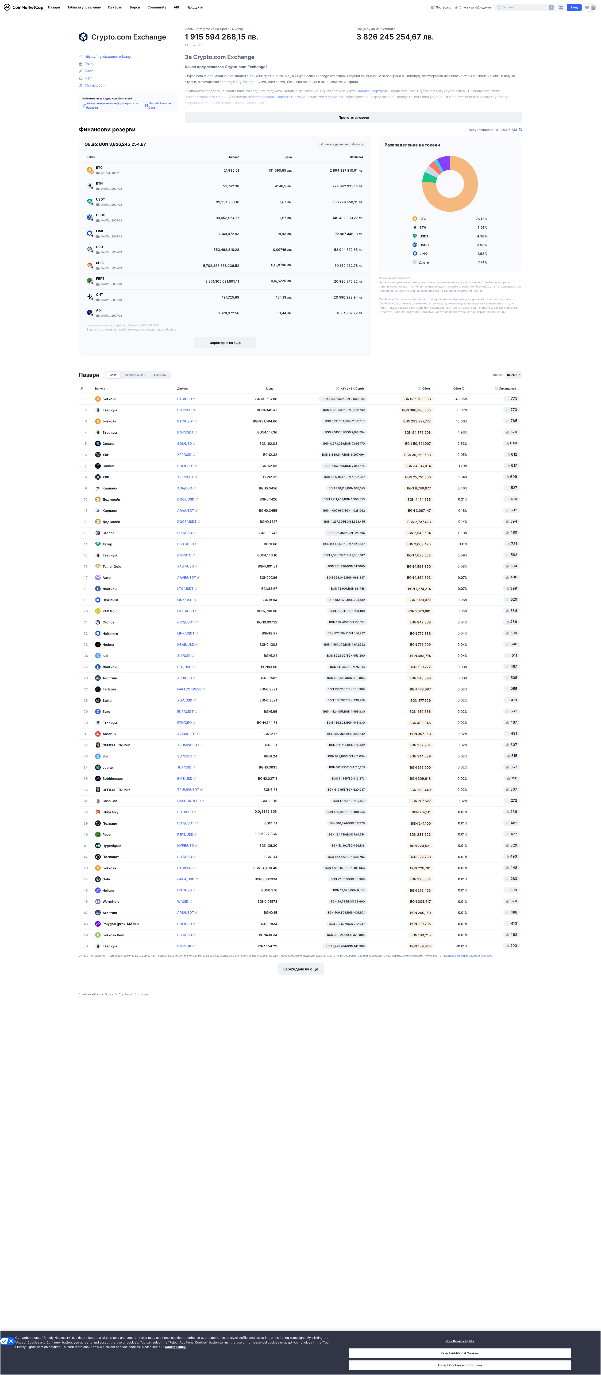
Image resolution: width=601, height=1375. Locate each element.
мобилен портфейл (373, 91)
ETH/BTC (184, 555)
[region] (238, 7)
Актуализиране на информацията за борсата (112, 105)
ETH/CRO (184, 722)
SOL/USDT (185, 466)
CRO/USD (184, 533)
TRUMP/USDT (188, 789)
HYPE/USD (185, 845)
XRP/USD (184, 454)
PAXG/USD (185, 611)
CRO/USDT (185, 622)
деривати (335, 97)
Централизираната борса (205, 97)
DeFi (392, 97)
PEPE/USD (185, 834)
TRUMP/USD (187, 745)
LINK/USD (185, 600)
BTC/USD (184, 399)
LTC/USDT (185, 588)
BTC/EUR (184, 868)
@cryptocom (95, 85)
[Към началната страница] (23, 7)
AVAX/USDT (186, 734)
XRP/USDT (185, 477)
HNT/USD (184, 890)
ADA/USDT (185, 510)
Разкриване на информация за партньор (467, 955)
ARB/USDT (185, 912)
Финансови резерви (107, 129)
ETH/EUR (184, 946)
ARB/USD (184, 678)
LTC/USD (184, 667)
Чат (88, 78)
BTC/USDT (185, 421)
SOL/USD (184, 443)
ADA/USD (184, 488)
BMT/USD (184, 778)
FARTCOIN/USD (189, 689)
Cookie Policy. (176, 1347)
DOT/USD (184, 857)
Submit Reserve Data (159, 105)
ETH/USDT (185, 432)
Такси (90, 64)
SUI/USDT (185, 756)
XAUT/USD (185, 566)
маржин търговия (291, 97)
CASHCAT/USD (189, 801)
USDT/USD (185, 544)
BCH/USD (184, 935)
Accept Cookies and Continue (459, 1365)
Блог (89, 71)
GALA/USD (185, 879)
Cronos (251, 103)
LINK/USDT (186, 633)
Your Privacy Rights (460, 1341)
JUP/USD (184, 767)
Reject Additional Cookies (460, 1353)
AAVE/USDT (186, 577)
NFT (466, 91)
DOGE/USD (185, 499)
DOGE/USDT (186, 521)
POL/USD (184, 924)
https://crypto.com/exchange (108, 56)
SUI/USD (184, 655)
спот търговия (263, 97)
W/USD (183, 901)
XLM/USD (184, 700)
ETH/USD (184, 410)
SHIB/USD (185, 812)
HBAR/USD (185, 644)
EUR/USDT (185, 711)
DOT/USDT (185, 823)
